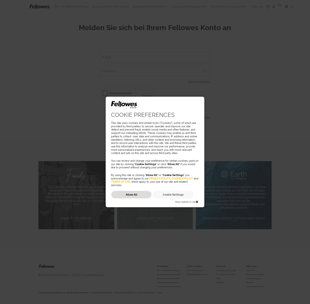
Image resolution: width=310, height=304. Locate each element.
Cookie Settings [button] (173, 194)
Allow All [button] (131, 194)
